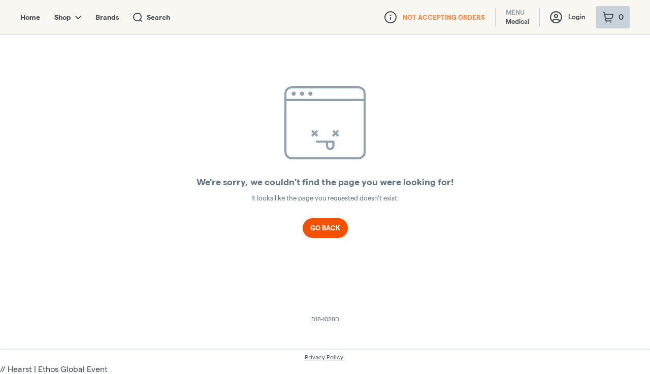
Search (158, 17)
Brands (107, 17)
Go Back (325, 227)
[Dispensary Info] (390, 17)
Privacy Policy (324, 357)
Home (30, 17)
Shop (62, 17)
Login (577, 16)
